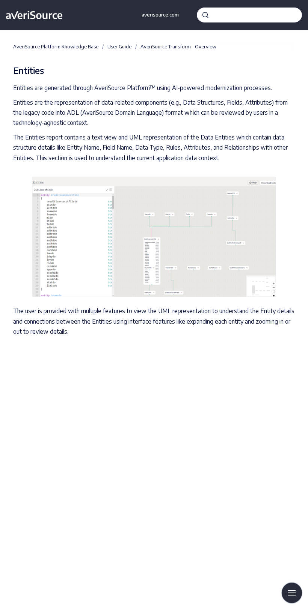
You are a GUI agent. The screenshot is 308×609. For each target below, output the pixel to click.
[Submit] (205, 15)
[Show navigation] (292, 593)
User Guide (119, 47)
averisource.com (160, 15)
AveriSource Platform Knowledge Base (55, 47)
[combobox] (249, 15)
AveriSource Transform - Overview (178, 47)
